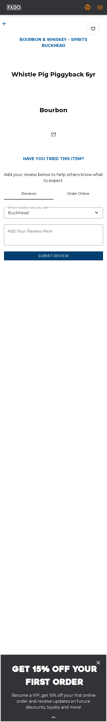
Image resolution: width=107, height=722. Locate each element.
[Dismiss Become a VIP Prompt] (98, 663)
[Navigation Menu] (100, 7)
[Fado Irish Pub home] (14, 7)
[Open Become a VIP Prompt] (53, 717)
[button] (6, 23)
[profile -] (88, 7)
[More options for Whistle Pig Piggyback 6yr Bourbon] (93, 29)
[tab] (29, 194)
